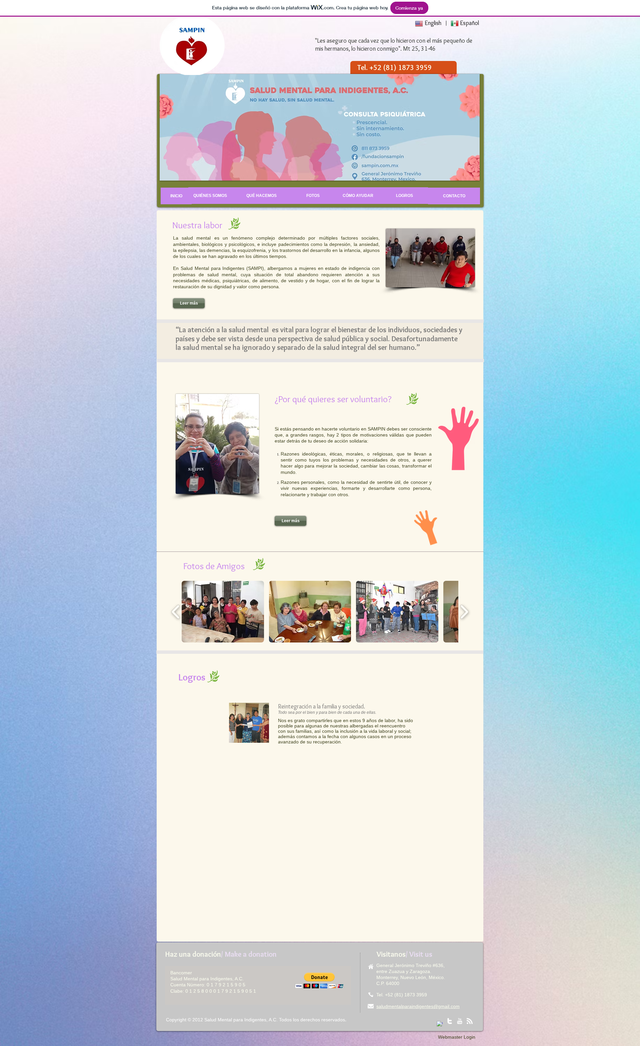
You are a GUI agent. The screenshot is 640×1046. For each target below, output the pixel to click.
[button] (319, 980)
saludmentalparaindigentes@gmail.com (418, 1006)
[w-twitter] (450, 1021)
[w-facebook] (440, 1024)
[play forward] (464, 611)
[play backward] (175, 611)
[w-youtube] (460, 1021)
